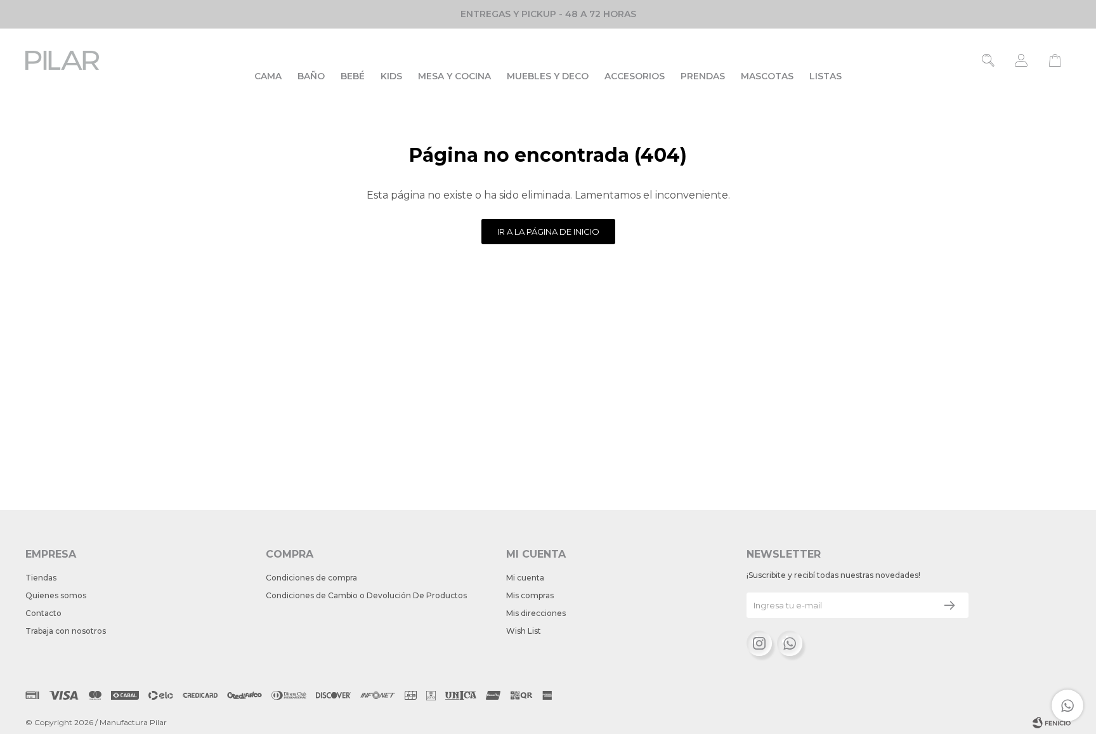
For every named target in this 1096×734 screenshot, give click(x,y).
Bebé (353, 76)
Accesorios (634, 76)
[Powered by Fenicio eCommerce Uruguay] (1052, 722)
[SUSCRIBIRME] (949, 605)
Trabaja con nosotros (65, 631)
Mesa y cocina (454, 76)
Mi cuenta (525, 577)
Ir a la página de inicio (548, 231)
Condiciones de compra (311, 577)
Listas (825, 76)
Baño (311, 76)
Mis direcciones (536, 613)
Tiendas (40, 577)
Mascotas (767, 76)
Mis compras (530, 595)
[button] (988, 60)
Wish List (523, 631)
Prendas (703, 76)
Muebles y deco (548, 76)
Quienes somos (55, 595)
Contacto (43, 613)
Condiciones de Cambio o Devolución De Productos (366, 595)
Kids (391, 76)
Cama (268, 76)
